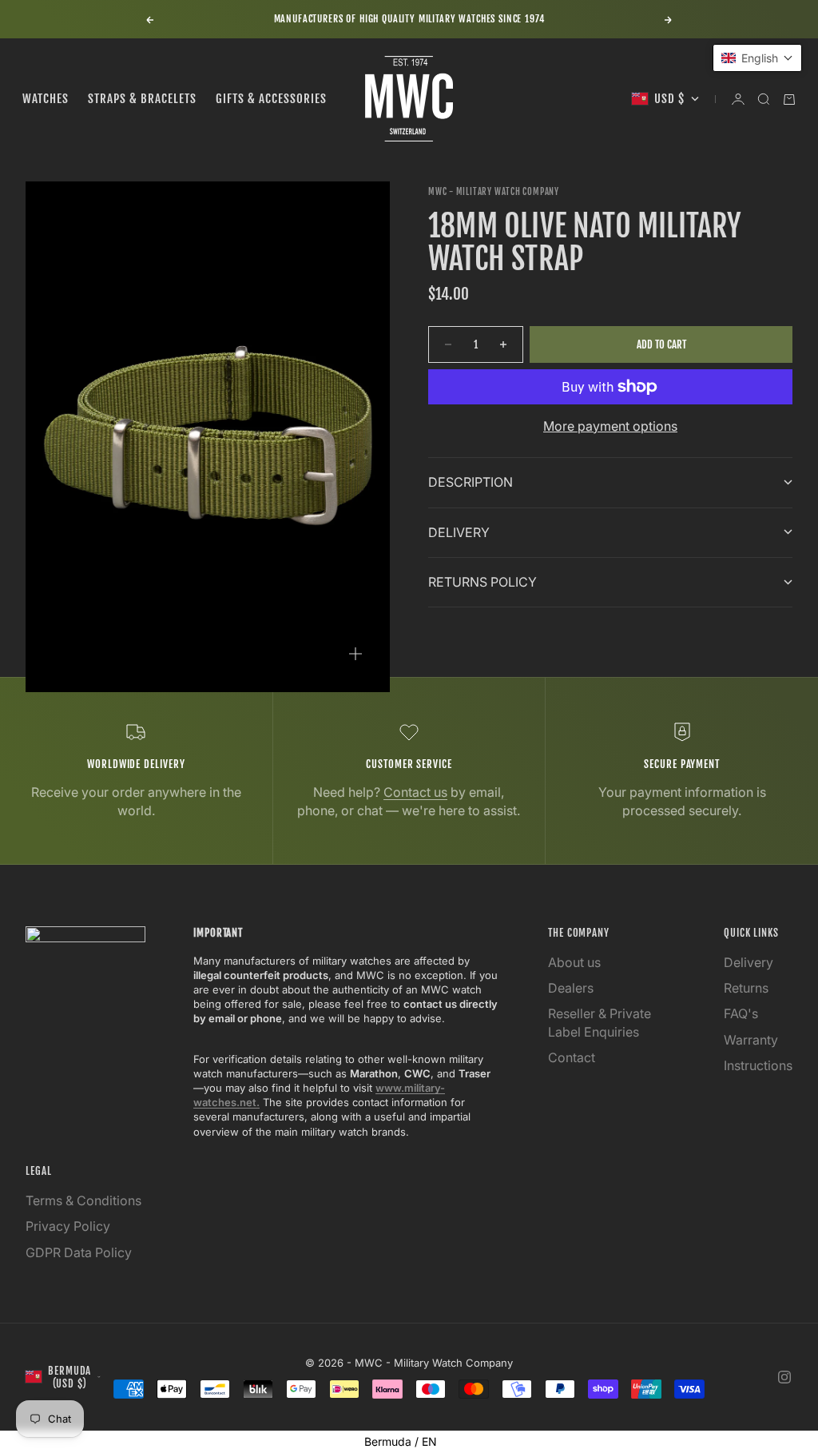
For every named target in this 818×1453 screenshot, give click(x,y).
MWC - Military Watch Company (493, 191)
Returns (746, 988)
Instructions (758, 1065)
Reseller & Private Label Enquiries (599, 1022)
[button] (757, 58)
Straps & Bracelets (142, 98)
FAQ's (741, 1013)
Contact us (415, 792)
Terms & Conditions (83, 1200)
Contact (571, 1057)
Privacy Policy (68, 1226)
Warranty (751, 1040)
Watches (45, 98)
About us (574, 962)
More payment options (610, 426)
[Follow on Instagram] (784, 1377)
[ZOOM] (355, 654)
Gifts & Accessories (271, 98)
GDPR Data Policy (79, 1252)
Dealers (571, 988)
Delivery (748, 962)
